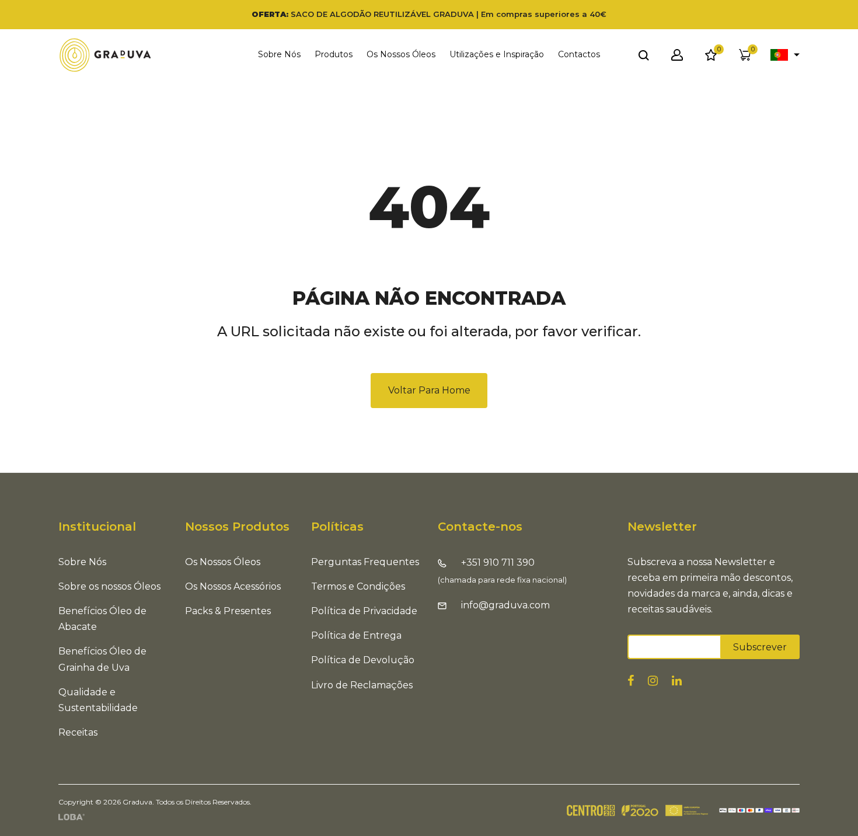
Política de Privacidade (364, 610)
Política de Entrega (356, 635)
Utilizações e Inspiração (496, 54)
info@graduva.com (505, 605)
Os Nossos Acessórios (233, 586)
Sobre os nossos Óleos (109, 586)
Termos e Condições (358, 586)
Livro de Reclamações (362, 685)
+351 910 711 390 (498, 562)
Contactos (579, 54)
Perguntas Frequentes (365, 561)
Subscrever (760, 647)
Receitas (77, 732)
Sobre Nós (279, 54)
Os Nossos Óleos (222, 561)
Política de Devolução (362, 660)
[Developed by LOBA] (71, 816)
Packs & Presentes (228, 610)
